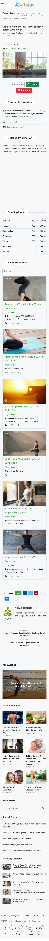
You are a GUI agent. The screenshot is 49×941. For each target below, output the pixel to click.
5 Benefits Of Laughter (9, 788)
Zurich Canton (8, 16)
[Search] (46, 4)
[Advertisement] (24, 179)
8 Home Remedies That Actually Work (34, 729)
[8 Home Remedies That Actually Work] (36, 717)
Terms (28, 916)
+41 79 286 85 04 (14, 323)
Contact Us (39, 916)
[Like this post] (19, 593)
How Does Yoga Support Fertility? (17, 839)
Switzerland (36, 13)
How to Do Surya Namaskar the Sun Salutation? (22, 851)
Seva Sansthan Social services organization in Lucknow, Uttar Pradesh (29, 891)
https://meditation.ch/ (14, 127)
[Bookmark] (5, 298)
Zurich (17, 16)
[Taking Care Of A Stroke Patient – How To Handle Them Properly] (36, 746)
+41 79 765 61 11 (12, 122)
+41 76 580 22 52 (14, 576)
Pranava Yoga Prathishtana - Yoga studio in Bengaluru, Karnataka (27, 866)
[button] (5, 684)
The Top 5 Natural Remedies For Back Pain (11, 730)
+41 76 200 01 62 (14, 372)
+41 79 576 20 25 (14, 475)
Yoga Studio (10, 312)
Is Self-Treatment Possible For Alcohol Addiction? (12, 758)
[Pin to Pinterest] (36, 593)
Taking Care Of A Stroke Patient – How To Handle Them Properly (36, 760)
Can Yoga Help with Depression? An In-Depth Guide (24, 833)
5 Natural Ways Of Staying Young (34, 788)
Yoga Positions (17, 33)
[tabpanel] (24, 65)
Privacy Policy (15, 916)
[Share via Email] (7, 599)
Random (7, 271)
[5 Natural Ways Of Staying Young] (36, 777)
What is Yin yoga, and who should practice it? (21, 845)
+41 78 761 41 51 (14, 425)
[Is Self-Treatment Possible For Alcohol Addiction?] (13, 746)
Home (18, 13)
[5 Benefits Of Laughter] (13, 777)
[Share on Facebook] (25, 593)
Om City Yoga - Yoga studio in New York (29, 874)
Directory (26, 13)
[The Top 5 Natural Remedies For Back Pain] (13, 717)
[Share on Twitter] (30, 593)
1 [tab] (25, 80)
